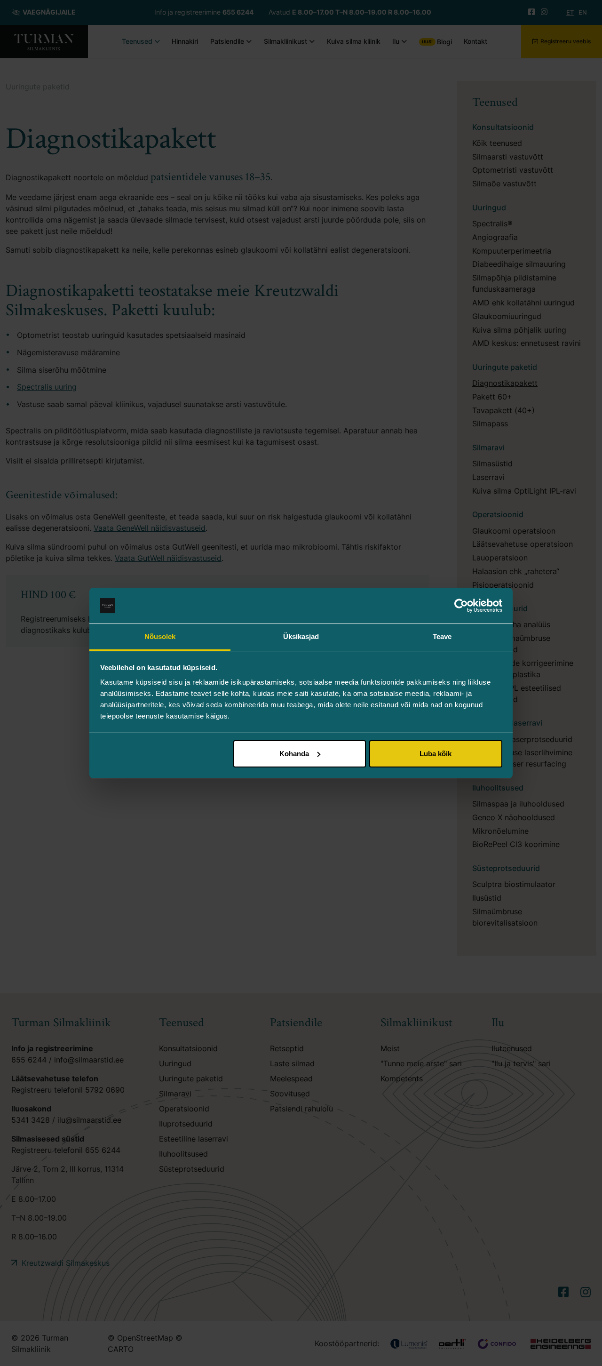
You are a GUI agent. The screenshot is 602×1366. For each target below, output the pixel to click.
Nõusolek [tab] (160, 636)
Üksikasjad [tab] (301, 636)
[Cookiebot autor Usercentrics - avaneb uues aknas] (461, 606)
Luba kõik (436, 754)
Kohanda (294, 754)
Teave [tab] (442, 636)
